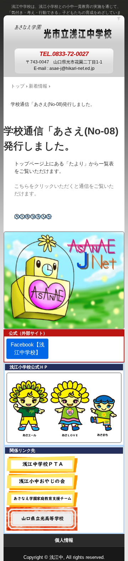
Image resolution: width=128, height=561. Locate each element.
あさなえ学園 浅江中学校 (64, 31)
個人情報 (64, 540)
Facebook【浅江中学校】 (27, 348)
